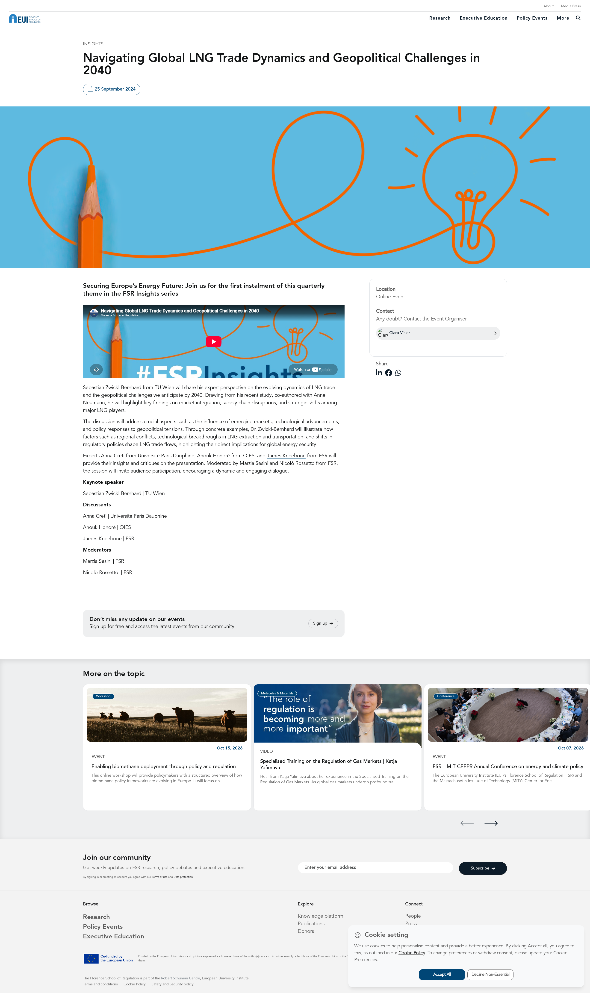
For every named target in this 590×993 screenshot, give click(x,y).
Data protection (183, 877)
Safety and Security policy (172, 984)
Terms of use (160, 877)
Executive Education (113, 937)
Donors (306, 931)
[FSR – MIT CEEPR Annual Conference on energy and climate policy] (508, 715)
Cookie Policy (135, 984)
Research (440, 18)
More (563, 18)
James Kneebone (286, 455)
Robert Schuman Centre (180, 978)
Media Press (571, 6)
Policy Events (532, 18)
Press (411, 923)
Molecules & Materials (277, 693)
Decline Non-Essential (491, 974)
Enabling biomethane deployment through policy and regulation (163, 766)
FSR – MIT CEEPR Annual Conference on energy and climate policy (508, 766)
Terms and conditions (100, 984)
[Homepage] (25, 18)
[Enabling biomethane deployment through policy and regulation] (167, 715)
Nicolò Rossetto (297, 463)
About (548, 6)
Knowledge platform (320, 916)
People (413, 916)
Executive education (483, 18)
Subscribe (480, 868)
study (266, 395)
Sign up (320, 623)
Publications (311, 923)
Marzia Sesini (254, 463)
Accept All (442, 974)
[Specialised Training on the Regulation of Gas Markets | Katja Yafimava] (338, 716)
